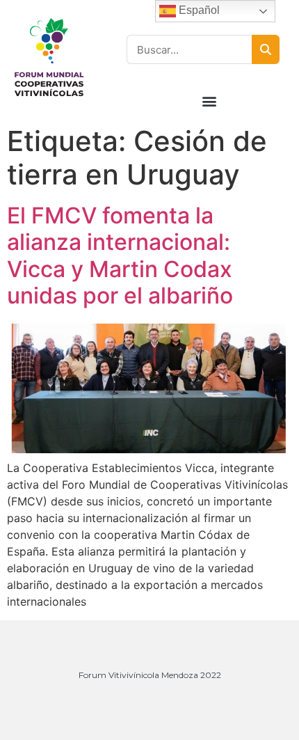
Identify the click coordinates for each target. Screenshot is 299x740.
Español (198, 10)
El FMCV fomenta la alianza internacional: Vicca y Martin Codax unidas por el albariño (120, 255)
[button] (209, 100)
